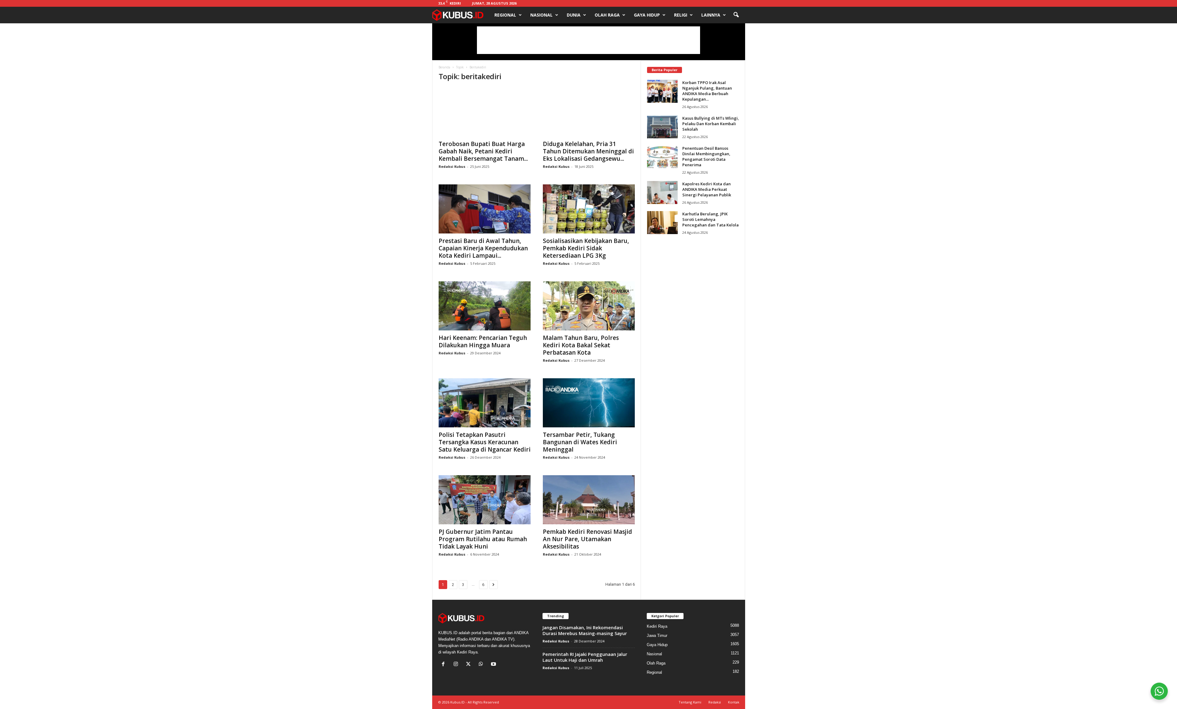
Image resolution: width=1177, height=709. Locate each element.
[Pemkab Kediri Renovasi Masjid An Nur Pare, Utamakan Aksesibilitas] (589, 499)
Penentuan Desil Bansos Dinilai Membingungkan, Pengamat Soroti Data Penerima (706, 156)
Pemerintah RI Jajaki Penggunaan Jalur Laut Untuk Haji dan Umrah (585, 657)
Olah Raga (607, 15)
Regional (505, 15)
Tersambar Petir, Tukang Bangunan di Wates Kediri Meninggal (580, 442)
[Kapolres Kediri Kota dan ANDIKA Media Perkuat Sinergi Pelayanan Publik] (662, 192)
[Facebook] (444, 664)
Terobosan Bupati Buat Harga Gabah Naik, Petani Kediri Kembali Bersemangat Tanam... (483, 151)
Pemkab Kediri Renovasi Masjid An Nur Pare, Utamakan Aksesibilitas (587, 539)
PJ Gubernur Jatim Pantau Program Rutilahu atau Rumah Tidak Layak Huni (483, 539)
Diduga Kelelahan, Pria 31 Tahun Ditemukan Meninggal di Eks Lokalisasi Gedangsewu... (588, 151)
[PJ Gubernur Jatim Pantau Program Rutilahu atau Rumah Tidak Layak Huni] (485, 499)
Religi (680, 15)
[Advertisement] (588, 40)
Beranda (444, 67)
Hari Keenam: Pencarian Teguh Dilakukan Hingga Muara (483, 341)
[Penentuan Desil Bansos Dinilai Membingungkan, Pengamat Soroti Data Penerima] (662, 156)
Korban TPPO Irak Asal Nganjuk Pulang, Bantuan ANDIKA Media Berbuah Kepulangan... (707, 91)
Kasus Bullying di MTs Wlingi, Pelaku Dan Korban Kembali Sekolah (710, 123)
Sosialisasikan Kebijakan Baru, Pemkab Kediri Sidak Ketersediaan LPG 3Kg (586, 248)
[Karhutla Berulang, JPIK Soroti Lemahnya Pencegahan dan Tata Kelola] (662, 222)
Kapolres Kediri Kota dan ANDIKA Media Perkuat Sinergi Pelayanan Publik (706, 189)
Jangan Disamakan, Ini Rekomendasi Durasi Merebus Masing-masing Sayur (585, 630)
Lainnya (710, 15)
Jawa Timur (657, 635)
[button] (736, 15)
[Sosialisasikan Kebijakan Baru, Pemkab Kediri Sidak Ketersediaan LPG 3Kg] (589, 208)
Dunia (574, 15)
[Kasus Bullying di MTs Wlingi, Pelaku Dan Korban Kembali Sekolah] (662, 126)
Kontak (733, 702)
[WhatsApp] (482, 664)
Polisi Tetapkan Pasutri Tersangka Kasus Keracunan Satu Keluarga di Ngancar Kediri (485, 442)
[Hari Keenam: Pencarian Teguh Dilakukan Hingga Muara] (485, 305)
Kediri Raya (657, 626)
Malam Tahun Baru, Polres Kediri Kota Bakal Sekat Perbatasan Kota (581, 345)
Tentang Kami (690, 702)
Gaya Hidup (647, 15)
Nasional (541, 15)
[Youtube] (494, 664)
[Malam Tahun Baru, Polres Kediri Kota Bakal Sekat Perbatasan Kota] (589, 305)
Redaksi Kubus (452, 166)
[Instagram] (457, 664)
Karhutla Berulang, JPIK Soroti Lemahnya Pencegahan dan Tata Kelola (710, 219)
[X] (469, 664)
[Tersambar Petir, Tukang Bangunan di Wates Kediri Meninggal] (589, 402)
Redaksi (714, 702)
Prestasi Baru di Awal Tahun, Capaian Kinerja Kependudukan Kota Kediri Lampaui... (483, 248)
